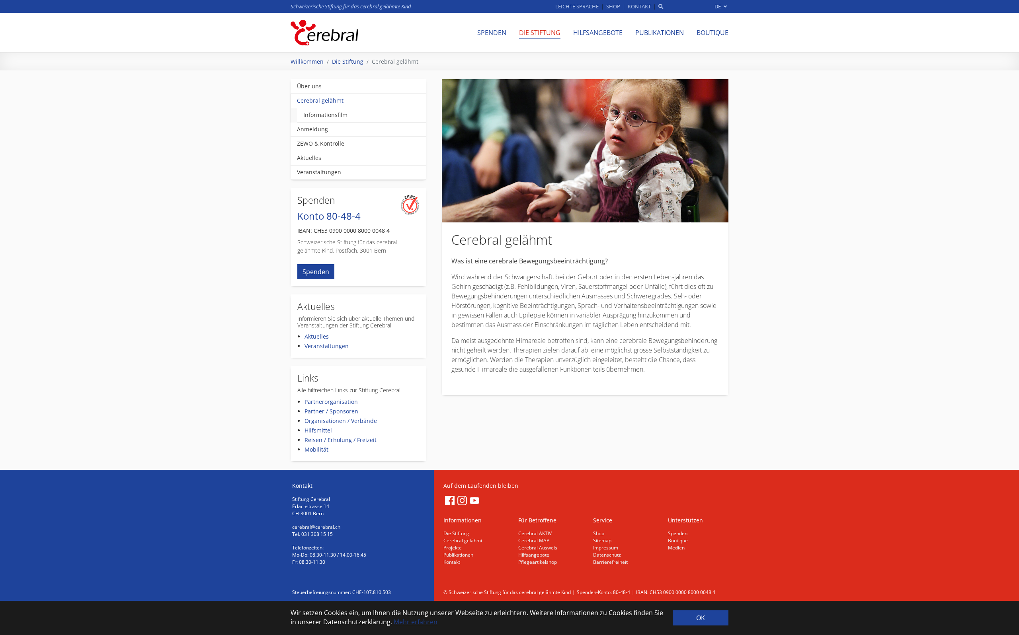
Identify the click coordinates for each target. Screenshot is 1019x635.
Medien (676, 547)
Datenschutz (607, 554)
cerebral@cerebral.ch (316, 527)
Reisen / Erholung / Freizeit (341, 440)
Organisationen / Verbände (341, 421)
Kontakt (451, 562)
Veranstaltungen (327, 346)
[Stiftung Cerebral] (324, 33)
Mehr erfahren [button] (415, 621)
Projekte (452, 547)
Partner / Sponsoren (331, 411)
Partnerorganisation (331, 401)
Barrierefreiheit (610, 562)
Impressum (605, 547)
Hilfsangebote (533, 554)
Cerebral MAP (533, 540)
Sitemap (602, 540)
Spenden (316, 271)
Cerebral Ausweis (537, 547)
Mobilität (316, 449)
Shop (598, 533)
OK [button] (700, 618)
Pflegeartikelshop (537, 562)
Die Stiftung (456, 533)
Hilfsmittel (318, 430)
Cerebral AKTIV (535, 533)
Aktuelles (317, 336)
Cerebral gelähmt (462, 540)
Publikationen (458, 554)
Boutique (678, 540)
